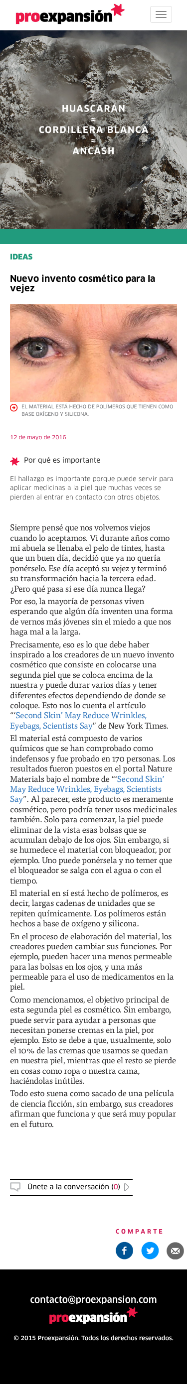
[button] (176, 1250)
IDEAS (21, 257)
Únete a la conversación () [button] (73, 1187)
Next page (93, 1043)
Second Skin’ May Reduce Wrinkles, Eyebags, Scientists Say (78, 720)
